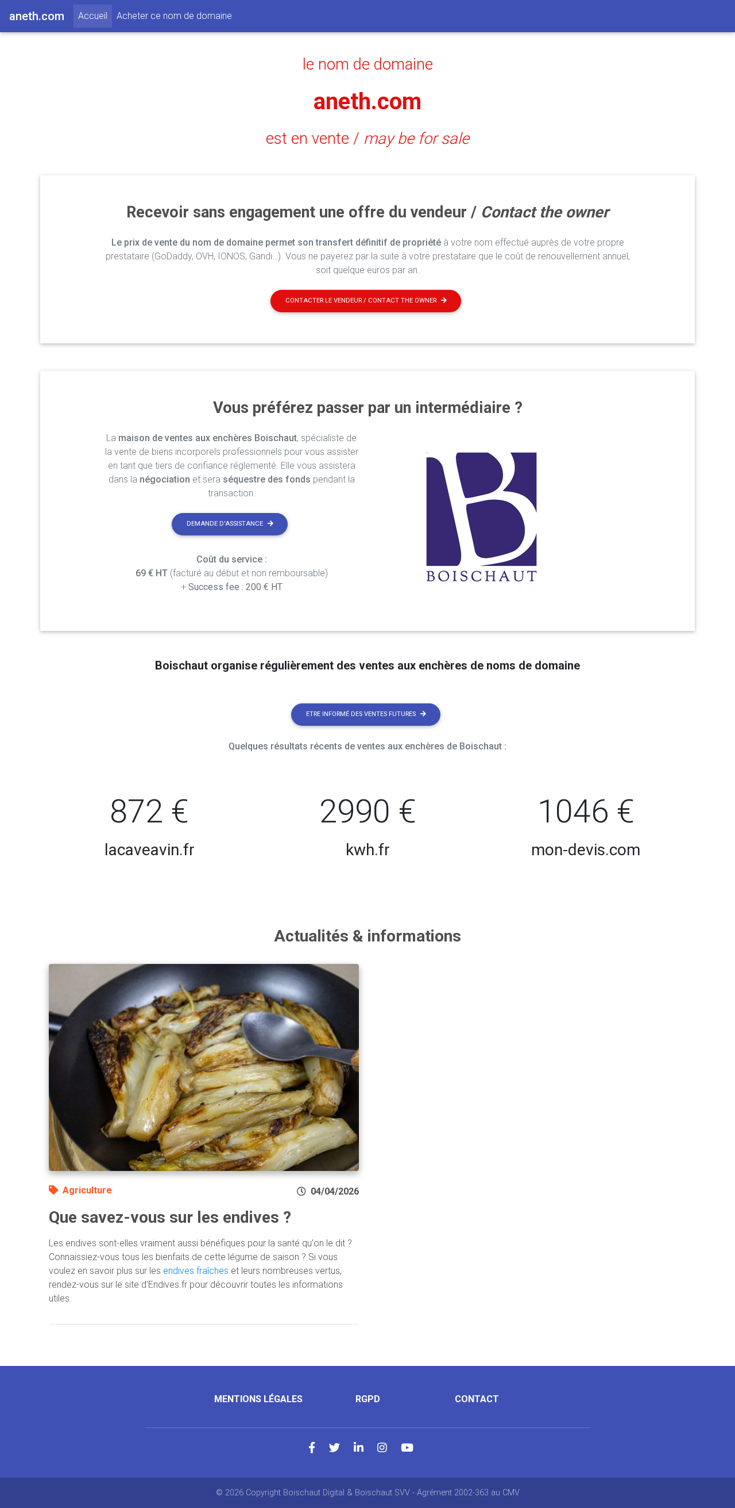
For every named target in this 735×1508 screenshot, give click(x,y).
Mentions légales (258, 1399)
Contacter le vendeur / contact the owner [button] (360, 300)
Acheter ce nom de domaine (174, 15)
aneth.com (367, 101)
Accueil (95, 15)
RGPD (367, 1399)
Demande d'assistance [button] (225, 523)
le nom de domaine (368, 64)
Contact (477, 1399)
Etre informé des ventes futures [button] (361, 714)
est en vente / (367, 138)
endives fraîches (196, 1270)
